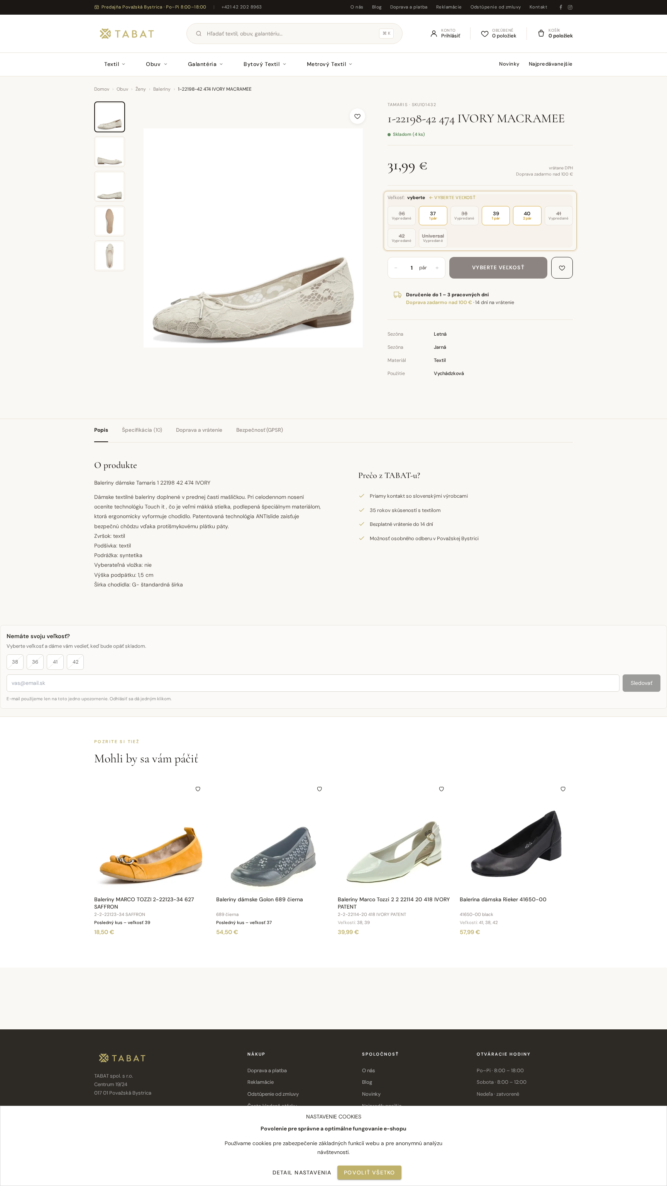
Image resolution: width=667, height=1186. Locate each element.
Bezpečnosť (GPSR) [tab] (259, 430)
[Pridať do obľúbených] (357, 116)
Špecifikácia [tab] (142, 430)
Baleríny (162, 89)
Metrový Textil (326, 64)
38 (15, 662)
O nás (356, 7)
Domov (101, 89)
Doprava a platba (409, 7)
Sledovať (641, 682)
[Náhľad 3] (109, 186)
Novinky (509, 64)
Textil (111, 64)
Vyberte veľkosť (498, 267)
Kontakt (538, 7)
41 (55, 662)
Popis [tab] (101, 430)
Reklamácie (449, 7)
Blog (377, 7)
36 (35, 662)
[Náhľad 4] (109, 221)
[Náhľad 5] (109, 255)
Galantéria (202, 64)
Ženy (140, 89)
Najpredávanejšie (551, 64)
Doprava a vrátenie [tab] (199, 430)
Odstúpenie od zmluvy (496, 7)
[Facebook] (561, 7)
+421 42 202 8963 (242, 7)
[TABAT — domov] (126, 33)
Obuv (153, 64)
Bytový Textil (261, 64)
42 (75, 662)
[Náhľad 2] (109, 151)
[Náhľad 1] (109, 116)
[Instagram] (570, 7)
